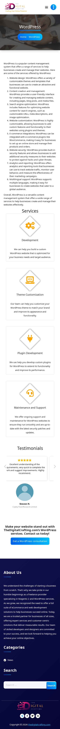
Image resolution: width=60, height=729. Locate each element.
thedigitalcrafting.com (39, 724)
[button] (54, 467)
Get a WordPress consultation (30, 541)
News (10, 659)
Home (23, 36)
